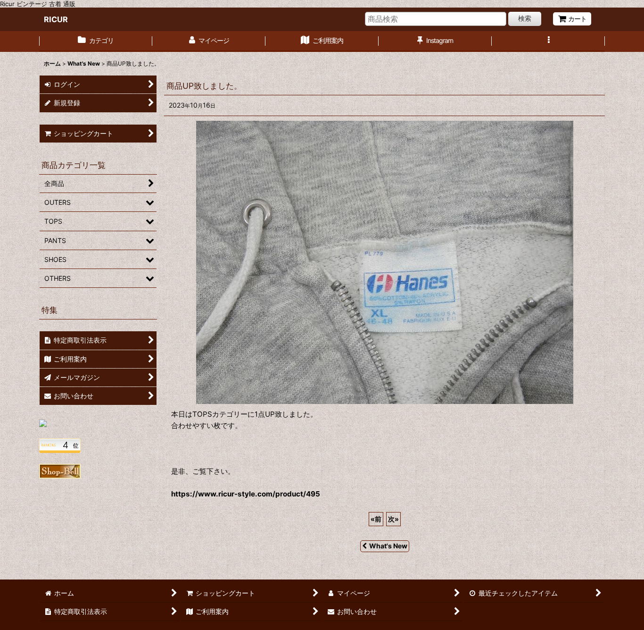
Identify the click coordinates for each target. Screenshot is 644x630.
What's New (388, 546)
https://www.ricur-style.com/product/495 (245, 493)
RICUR (56, 19)
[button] (548, 41)
